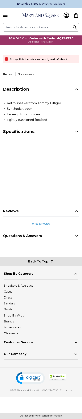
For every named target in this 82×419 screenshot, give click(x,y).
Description (16, 89)
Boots (8, 309)
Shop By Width (15, 315)
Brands (9, 321)
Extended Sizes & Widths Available (41, 3)
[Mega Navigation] (5, 15)
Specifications (19, 131)
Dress (8, 297)
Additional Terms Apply (41, 41)
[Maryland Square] (40, 15)
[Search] (75, 27)
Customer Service (18, 342)
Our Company (15, 354)
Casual (8, 291)
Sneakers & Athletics (18, 285)
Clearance (11, 333)
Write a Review (41, 223)
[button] (30, 378)
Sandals (9, 303)
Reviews (10, 211)
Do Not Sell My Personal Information (41, 415)
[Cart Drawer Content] (76, 15)
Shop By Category (19, 274)
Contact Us (66, 390)
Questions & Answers (22, 236)
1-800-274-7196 (49, 390)
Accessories (12, 327)
